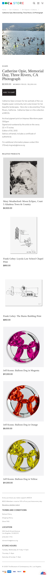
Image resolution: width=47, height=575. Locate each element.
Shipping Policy (7, 518)
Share (5, 66)
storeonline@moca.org (10, 540)
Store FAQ (5, 521)
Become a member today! (11, 505)
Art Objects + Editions (29, 10)
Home (4, 10)
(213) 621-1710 (7, 537)
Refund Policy (7, 514)
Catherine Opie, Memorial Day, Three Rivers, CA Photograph (22, 13)
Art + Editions (14, 10)
